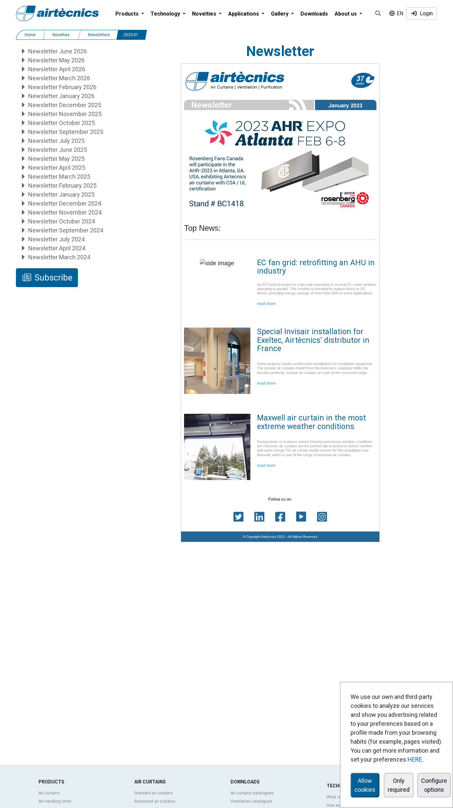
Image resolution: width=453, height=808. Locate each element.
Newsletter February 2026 (62, 87)
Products (51, 781)
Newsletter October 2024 (61, 221)
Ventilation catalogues (251, 801)
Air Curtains (150, 781)
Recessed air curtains (154, 801)
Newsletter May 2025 (56, 158)
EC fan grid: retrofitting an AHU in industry (316, 267)
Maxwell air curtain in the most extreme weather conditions (311, 422)
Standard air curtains (153, 793)
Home (30, 34)
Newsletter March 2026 (58, 78)
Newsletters (99, 34)
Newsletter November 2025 (64, 113)
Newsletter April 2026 (56, 69)
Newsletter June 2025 (57, 149)
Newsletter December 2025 (64, 104)
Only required (399, 785)
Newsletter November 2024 (64, 212)
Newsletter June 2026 (57, 51)
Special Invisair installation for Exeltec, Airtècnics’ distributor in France (313, 340)
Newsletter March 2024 (58, 257)
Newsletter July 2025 (56, 140)
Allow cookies (365, 785)
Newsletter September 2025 (65, 131)
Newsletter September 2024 (65, 230)
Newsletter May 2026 (56, 60)
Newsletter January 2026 (61, 96)
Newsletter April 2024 (56, 248)
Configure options (434, 785)
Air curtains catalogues (252, 793)
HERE (415, 759)
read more (266, 303)
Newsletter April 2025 (56, 167)
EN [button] (399, 13)
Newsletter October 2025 (61, 122)
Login (425, 13)
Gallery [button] (280, 14)
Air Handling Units (54, 801)
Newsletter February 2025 (62, 185)
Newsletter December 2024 (64, 203)
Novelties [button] (205, 14)
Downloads (314, 14)
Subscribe (52, 277)
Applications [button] (244, 14)
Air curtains (49, 793)
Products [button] (127, 14)
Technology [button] (166, 14)
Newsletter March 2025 (58, 176)
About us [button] (346, 14)
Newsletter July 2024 (56, 239)
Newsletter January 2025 (61, 194)
